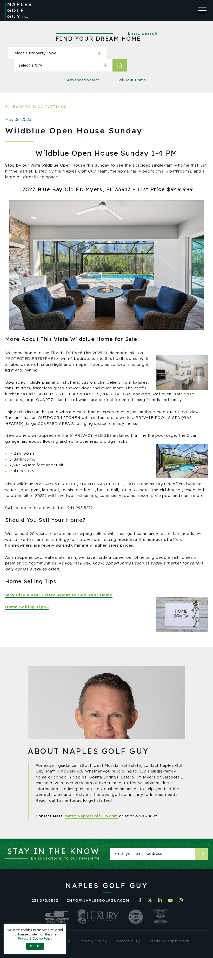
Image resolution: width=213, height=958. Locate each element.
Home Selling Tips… (27, 606)
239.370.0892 (45, 900)
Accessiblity (128, 941)
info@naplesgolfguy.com (98, 900)
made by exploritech (170, 941)
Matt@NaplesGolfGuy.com (91, 816)
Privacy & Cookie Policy (35, 938)
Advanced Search (83, 80)
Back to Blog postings (39, 106)
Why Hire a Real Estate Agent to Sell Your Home (58, 594)
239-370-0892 (143, 816)
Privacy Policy (93, 941)
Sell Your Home (132, 80)
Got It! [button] (35, 946)
